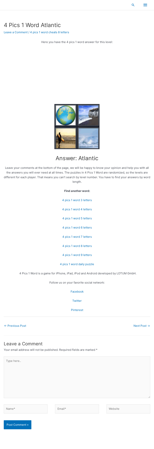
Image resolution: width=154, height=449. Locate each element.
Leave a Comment (16, 32)
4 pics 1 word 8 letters (77, 246)
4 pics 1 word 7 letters (77, 236)
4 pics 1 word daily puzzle (77, 264)
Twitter (77, 301)
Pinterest (77, 310)
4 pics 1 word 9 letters (77, 255)
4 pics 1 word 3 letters (77, 200)
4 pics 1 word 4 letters (77, 209)
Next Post (142, 326)
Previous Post (15, 326)
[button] (133, 5)
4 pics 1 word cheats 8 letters (49, 32)
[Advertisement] (77, 75)
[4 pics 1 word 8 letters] (77, 126)
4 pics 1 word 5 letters (77, 218)
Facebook (77, 291)
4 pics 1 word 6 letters (77, 227)
